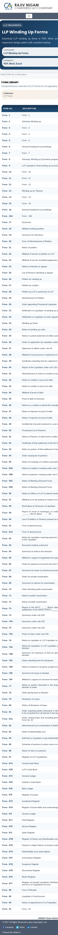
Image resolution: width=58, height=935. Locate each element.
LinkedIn (33, 927)
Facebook (9, 927)
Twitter (22, 927)
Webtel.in (17, 932)
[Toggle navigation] (29, 16)
